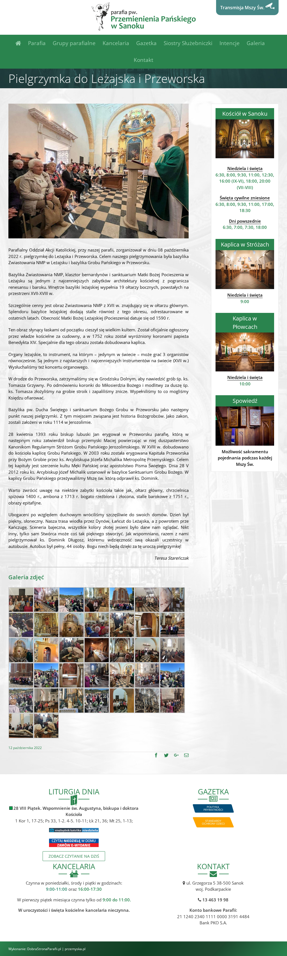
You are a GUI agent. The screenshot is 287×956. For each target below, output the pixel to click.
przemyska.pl (75, 948)
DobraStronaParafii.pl (44, 948)
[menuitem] (21, 43)
